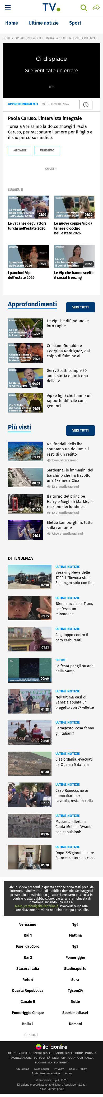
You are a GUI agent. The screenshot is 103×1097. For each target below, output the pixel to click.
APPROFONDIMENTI (28, 38)
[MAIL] (96, 7)
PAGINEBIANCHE (21, 1058)
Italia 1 (28, 1024)
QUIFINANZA (85, 1058)
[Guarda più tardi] (85, 104)
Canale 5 (28, 1001)
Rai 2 (28, 957)
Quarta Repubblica (28, 990)
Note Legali (41, 1068)
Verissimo (27, 924)
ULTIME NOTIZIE (67, 567)
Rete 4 (27, 980)
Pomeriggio (75, 957)
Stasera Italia (27, 968)
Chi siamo (22, 1068)
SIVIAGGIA (68, 1058)
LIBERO (12, 1053)
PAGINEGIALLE (43, 1053)
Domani (75, 1024)
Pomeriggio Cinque (28, 1013)
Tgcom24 (75, 990)
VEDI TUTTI (80, 307)
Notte (75, 1001)
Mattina (75, 935)
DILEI (55, 1058)
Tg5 (75, 946)
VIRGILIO (25, 1053)
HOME (7, 38)
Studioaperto (75, 968)
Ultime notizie (44, 23)
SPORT (60, 660)
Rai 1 (28, 935)
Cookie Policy (78, 1068)
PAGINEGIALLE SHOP (69, 1053)
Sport (75, 23)
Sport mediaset (75, 1013)
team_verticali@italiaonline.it (36, 906)
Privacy (59, 1068)
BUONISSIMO (43, 1062)
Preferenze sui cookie (46, 1073)
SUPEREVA (61, 1062)
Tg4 (75, 924)
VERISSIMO (47, 150)
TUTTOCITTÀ (42, 1058)
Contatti (31, 1035)
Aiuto (68, 1073)
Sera (75, 980)
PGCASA (90, 1053)
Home (11, 23)
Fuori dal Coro (27, 946)
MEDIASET (19, 150)
